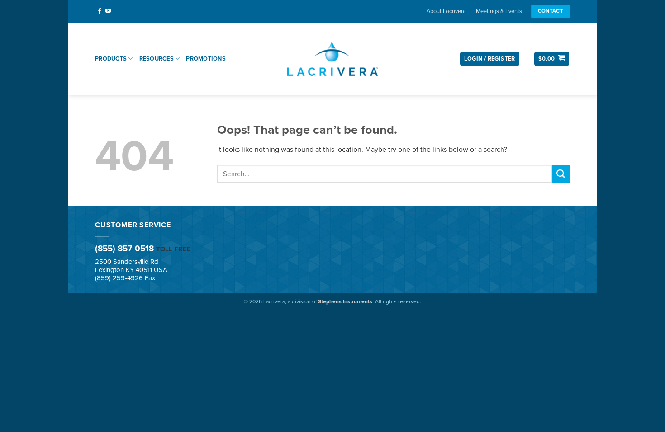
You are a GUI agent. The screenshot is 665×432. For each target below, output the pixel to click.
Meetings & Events (499, 11)
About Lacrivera (446, 11)
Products (111, 58)
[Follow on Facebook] (99, 11)
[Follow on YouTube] (108, 11)
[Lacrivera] (332, 58)
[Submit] (561, 174)
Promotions (206, 58)
